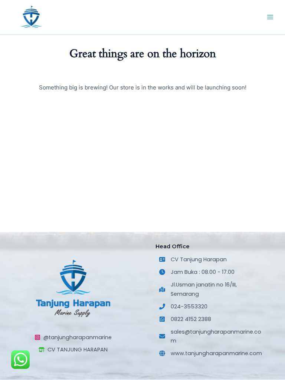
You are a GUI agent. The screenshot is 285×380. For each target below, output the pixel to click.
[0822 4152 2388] (185, 319)
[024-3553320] (183, 306)
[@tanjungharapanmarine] (73, 337)
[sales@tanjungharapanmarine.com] (212, 336)
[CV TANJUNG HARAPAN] (73, 349)
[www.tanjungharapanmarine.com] (210, 353)
